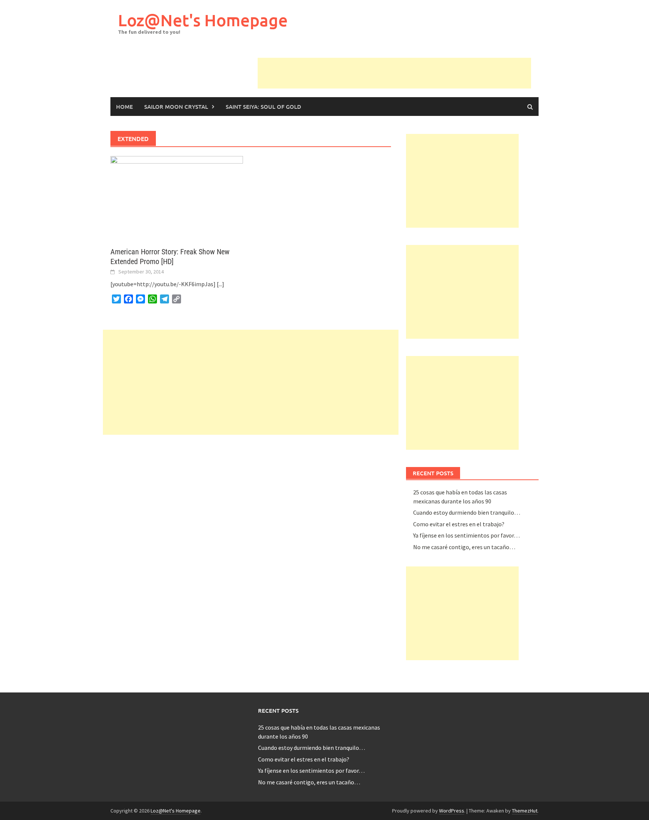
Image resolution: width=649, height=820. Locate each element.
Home (124, 106)
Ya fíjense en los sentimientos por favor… (466, 535)
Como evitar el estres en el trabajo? (458, 524)
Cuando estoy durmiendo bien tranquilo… (466, 512)
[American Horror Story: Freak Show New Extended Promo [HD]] (176, 197)
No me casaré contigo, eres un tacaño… (464, 547)
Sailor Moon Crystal (176, 106)
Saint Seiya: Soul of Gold (263, 106)
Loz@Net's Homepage (203, 20)
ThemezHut (524, 810)
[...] (220, 284)
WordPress (451, 810)
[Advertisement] (394, 75)
